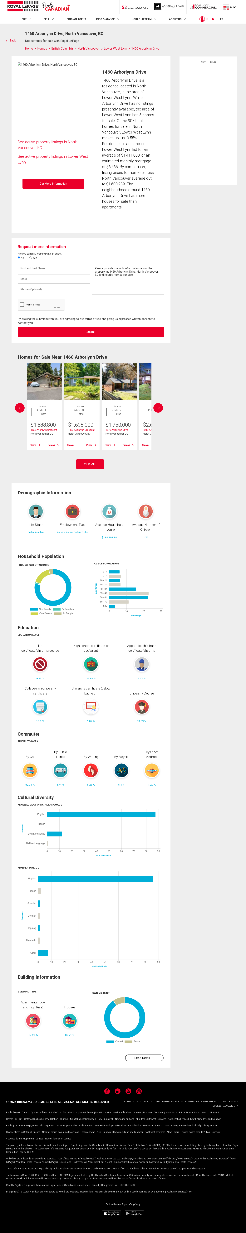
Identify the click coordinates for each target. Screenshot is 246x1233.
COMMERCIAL (192, 1101)
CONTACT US (131, 1101)
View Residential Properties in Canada (24, 1138)
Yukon (205, 1112)
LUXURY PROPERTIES (172, 1101)
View (51, 445)
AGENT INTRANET (210, 1101)
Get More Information (53, 183)
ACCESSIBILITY (230, 1106)
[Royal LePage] (38, 7)
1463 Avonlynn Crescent (81, 429)
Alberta (43, 1112)
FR (221, 19)
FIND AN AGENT (76, 19)
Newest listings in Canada (58, 1138)
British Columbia (57, 1112)
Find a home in (13, 1112)
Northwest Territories (153, 1112)
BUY (24, 19)
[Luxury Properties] (169, 7)
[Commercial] (203, 7)
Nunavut (214, 1112)
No (22, 258)
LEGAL (224, 1101)
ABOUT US (175, 19)
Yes (34, 258)
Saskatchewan (86, 1112)
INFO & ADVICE (105, 19)
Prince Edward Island (189, 1112)
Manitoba (72, 1112)
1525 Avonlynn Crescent (44, 429)
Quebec (34, 1112)
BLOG (157, 1101)
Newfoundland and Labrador (127, 1112)
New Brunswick (103, 1112)
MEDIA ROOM (146, 1101)
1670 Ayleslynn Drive (117, 429)
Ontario (25, 1112)
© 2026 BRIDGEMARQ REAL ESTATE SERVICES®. (40, 1102)
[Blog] (229, 7)
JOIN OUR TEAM (142, 19)
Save (33, 445)
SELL (46, 19)
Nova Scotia (171, 1112)
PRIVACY (233, 1101)
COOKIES (217, 1106)
